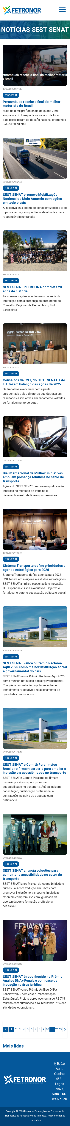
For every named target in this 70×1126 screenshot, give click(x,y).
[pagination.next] (65, 1029)
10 (47, 1029)
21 (57, 1029)
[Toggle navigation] (62, 10)
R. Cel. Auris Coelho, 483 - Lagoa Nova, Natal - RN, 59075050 (59, 1081)
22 (61, 1029)
